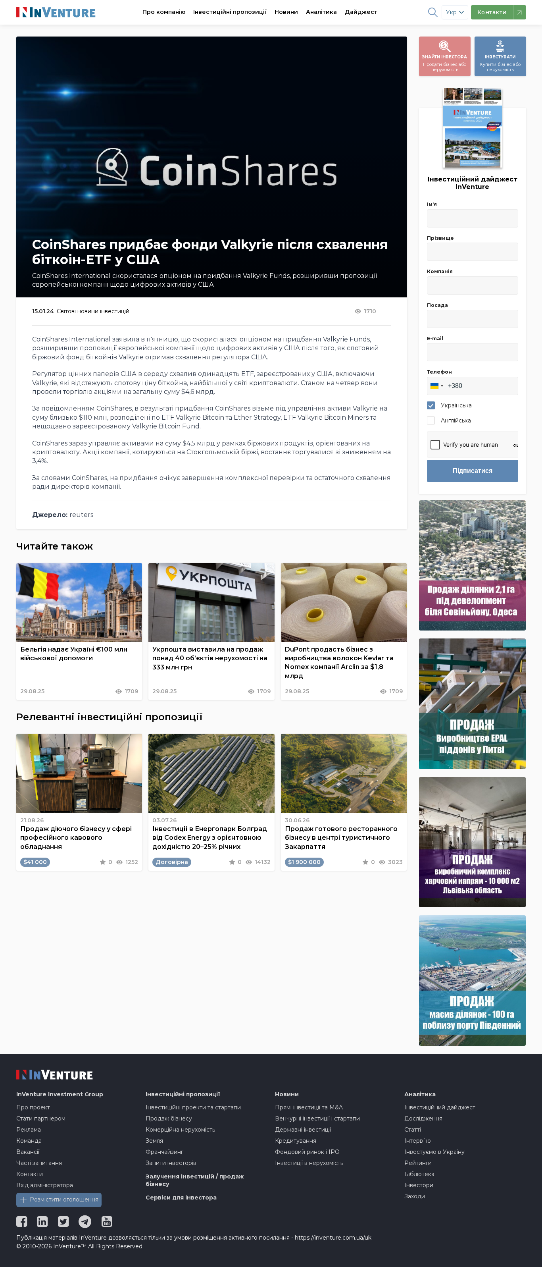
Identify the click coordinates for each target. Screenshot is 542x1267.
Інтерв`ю (417, 1140)
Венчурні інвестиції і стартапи (317, 1118)
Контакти (29, 1174)
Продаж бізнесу (169, 1118)
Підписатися (472, 470)
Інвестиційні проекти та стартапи (193, 1107)
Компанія (440, 271)
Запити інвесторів (171, 1163)
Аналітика (321, 11)
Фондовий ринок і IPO (307, 1151)
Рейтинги (418, 1163)
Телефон (439, 372)
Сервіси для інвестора (181, 1197)
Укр (451, 12)
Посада (437, 305)
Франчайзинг (164, 1151)
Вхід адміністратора (44, 1185)
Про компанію (163, 11)
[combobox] (436, 386)
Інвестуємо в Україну (434, 1151)
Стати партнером (40, 1118)
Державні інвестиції (303, 1129)
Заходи (414, 1196)
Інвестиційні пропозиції (230, 11)
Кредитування (295, 1140)
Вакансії (27, 1151)
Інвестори (418, 1185)
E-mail (435, 338)
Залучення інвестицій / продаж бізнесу (195, 1180)
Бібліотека (419, 1174)
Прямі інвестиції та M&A (309, 1107)
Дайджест (361, 11)
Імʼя (432, 204)
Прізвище (440, 238)
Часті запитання (39, 1163)
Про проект (33, 1107)
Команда (29, 1140)
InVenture (59, 1094)
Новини (286, 11)
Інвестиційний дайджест (439, 1107)
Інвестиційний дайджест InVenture (472, 183)
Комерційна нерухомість (180, 1129)
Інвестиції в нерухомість (309, 1163)
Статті (412, 1129)
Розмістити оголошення (64, 1199)
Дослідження (423, 1118)
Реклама (28, 1129)
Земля (154, 1140)
